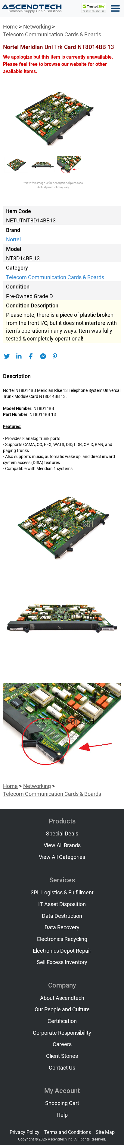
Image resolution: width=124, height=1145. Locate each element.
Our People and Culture (62, 1009)
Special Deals (62, 834)
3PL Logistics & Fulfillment (62, 893)
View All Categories (62, 857)
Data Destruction (62, 916)
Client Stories (62, 1056)
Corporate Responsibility (62, 1033)
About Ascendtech (62, 998)
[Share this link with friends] (7, 356)
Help (62, 1115)
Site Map (105, 1132)
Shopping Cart (62, 1103)
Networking (37, 27)
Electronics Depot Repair (62, 951)
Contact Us (62, 1068)
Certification (62, 1021)
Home (10, 27)
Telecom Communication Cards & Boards (52, 35)
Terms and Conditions (67, 1132)
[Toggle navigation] (115, 8)
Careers (62, 1044)
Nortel (13, 240)
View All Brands (62, 845)
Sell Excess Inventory (62, 962)
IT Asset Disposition (62, 904)
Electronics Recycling (62, 939)
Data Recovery (62, 927)
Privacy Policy (24, 1132)
